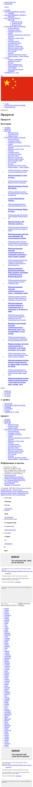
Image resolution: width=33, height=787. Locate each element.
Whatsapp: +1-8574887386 (12, 485)
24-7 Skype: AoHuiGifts (11, 482)
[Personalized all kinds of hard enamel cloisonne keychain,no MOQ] (18, 357)
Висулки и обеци (13, 44)
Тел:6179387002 (9, 483)
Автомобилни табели (14, 43)
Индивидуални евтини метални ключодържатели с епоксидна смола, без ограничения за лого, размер (17, 328)
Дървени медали (17, 23)
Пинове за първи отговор (9, 493)
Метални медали (17, 21)
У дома (6, 104)
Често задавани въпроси (15, 69)
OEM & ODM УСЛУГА (15, 66)
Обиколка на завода (14, 61)
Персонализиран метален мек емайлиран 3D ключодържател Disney (18, 236)
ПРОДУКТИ (8, 404)
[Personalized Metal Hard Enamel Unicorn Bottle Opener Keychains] (18, 245)
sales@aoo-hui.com (10, 2)
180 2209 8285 (8, 517)
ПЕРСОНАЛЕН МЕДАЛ (12, 18)
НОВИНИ (11, 71)
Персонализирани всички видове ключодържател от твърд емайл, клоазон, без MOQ (18, 363)
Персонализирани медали (9, 491)
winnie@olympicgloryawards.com (14, 478)
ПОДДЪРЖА (12, 67)
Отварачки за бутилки (15, 31)
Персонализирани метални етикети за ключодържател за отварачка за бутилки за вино (18, 307)
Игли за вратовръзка (19, 494)
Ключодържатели (13, 28)
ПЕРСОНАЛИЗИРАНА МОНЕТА (15, 15)
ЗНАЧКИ (11, 13)
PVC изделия (12, 51)
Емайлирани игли (23, 493)
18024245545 (8, 4)
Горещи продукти (6, 490)
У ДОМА (7, 10)
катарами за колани (14, 30)
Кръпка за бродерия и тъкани (17, 54)
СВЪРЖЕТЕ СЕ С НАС (11, 72)
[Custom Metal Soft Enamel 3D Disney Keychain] (18, 230)
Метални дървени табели (16, 48)
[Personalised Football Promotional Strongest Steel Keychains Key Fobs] (18, 265)
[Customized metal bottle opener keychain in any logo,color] (18, 340)
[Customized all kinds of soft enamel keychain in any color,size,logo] (18, 375)
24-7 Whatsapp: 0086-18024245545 (14, 480)
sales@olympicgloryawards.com (13, 477)
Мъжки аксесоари (6, 494)
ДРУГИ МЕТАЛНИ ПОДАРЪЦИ (14, 26)
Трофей (10, 33)
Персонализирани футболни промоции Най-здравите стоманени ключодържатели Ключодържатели (18, 273)
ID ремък (11, 53)
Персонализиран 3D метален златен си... (16, 223)
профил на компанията (15, 59)
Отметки (11, 40)
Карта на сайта (17, 490)
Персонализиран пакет (15, 49)
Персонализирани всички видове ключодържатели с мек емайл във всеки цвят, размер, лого (18, 381)
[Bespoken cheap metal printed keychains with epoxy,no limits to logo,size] (18, 320)
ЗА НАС (7, 58)
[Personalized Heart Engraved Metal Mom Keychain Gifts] (18, 283)
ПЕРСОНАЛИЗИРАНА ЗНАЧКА (15, 12)
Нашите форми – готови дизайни (18, 56)
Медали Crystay (16, 25)
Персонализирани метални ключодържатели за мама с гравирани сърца (18, 290)
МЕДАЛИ (11, 20)
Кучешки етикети (13, 41)
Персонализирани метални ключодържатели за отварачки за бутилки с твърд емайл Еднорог (17, 252)
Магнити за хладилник (15, 46)
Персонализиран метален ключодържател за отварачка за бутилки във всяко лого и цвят (18, 347)
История (10, 63)
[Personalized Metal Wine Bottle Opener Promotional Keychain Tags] (18, 300)
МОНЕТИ (11, 16)
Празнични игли (23, 491)
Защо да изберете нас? (15, 64)
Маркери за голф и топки (16, 38)
